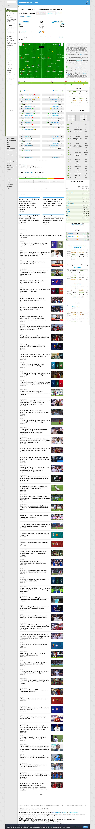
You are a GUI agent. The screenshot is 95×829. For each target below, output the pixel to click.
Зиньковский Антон (28, 113)
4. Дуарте (27, 61)
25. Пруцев (33, 50)
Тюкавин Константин (54, 120)
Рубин (8, 103)
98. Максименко (22, 71)
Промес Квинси (79, 60)
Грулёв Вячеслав (55, 147)
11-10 (87, 209)
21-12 (87, 192)
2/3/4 (84, 211)
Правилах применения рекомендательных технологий (65, 812)
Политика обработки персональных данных (76, 805)
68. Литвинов (21, 77)
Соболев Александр (29, 129)
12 (66, 213)
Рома (12, 129)
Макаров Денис (55, 117)
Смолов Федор (55, 124)
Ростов (12, 99)
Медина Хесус (28, 150)
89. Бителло (53, 63)
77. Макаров (54, 71)
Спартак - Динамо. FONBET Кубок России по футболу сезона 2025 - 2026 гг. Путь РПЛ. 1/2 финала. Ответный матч (53, 202)
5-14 (87, 222)
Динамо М (12, 91)
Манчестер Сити (12, 121)
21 (88, 190)
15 (88, 199)
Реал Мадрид (8, 129)
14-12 (87, 197)
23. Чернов (30, 71)
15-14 (87, 201)
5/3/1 (84, 192)
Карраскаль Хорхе (54, 115)
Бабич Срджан (28, 104)
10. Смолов (49, 58)
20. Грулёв (62, 77)
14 (88, 203)
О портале (33, 805)
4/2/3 (84, 203)
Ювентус (12, 133)
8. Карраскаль (49, 50)
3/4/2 (84, 207)
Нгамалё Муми (55, 110)
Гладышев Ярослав (54, 122)
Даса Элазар (55, 104)
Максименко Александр (29, 97)
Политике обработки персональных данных (53, 825)
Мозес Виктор (27, 124)
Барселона (8, 117)
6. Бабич (26, 54)
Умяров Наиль (27, 120)
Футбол (8, 9)
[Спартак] (20, 21)
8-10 (87, 205)
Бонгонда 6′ (23, 32)
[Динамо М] (62, 21)
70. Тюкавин (44, 58)
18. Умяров (22, 74)
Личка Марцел (55, 157)
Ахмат (12, 86)
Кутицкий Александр (54, 145)
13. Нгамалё (49, 66)
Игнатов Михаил (28, 147)
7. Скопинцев (61, 71)
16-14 (87, 199)
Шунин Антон (55, 94)
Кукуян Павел (26, 164)
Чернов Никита (28, 108)
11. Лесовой (47, 71)
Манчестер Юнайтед (15, 121)
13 (88, 207)
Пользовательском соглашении (71, 825)
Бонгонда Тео (74, 72)
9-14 (87, 219)
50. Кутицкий (57, 77)
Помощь (20, 805)
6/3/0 (84, 190)
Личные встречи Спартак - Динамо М (77, 246)
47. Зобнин (36, 71)
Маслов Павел (28, 138)
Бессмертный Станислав (53, 141)
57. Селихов (22, 58)
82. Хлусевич (27, 48)
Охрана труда (63, 805)
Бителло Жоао (55, 106)
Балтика (15, 86)
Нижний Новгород (70, 203)
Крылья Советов (12, 95)
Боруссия (12, 117)
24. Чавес (53, 52)
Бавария (15, 113)
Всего (79, 186)
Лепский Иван (55, 143)
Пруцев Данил (27, 117)
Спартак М (69, 197)
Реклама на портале (40, 805)
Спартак (12, 103)
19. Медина (32, 77)
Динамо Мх (8, 91)
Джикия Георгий (28, 141)
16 (88, 197)
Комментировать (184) (41, 189)
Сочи (68, 219)
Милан (8, 125)
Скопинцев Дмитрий (54, 127)
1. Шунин (62, 57)
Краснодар (8, 95)
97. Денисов (27, 67)
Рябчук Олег (27, 143)
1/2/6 (84, 222)
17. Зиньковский (29, 74)
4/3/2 (84, 199)
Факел (15, 103)
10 (66, 209)
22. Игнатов (27, 77)
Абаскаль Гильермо (29, 157)
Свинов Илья (27, 136)
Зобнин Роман (27, 127)
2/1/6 (84, 217)
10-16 (87, 215)
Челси (15, 129)
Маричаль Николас (54, 97)
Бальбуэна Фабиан (54, 101)
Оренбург (8, 99)
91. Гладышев (60, 74)
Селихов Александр (29, 94)
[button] (27, 13)
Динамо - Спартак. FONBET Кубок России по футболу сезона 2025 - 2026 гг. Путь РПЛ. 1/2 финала (29, 219)
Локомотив (15, 95)
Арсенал (8, 113)
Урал (68, 205)
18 (88, 192)
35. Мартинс (33, 57)
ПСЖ (15, 125)
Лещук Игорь (55, 138)
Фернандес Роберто (54, 99)
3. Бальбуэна (58, 60)
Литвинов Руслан (28, 145)
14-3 (87, 190)
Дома (83, 186)
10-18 (87, 213)
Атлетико (12, 113)
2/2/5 (84, 215)
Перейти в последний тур (78, 224)
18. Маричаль (58, 66)
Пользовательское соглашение (52, 805)
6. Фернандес (58, 54)
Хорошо (85, 826)
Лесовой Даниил (55, 113)
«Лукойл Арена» (29, 172)
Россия (28, 9)
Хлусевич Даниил (28, 101)
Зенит (15, 91)
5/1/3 (84, 197)
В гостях (86, 186)
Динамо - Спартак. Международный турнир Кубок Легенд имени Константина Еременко (53, 219)
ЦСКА (12, 107)
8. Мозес (32, 66)
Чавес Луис (56, 108)
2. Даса (57, 48)
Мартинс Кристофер (29, 115)
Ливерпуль (8, 121)
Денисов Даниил (28, 99)
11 (88, 209)
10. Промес (39, 49)
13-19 (87, 211)
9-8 (86, 203)
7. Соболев (39, 58)
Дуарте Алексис (28, 106)
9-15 (87, 217)
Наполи (12, 125)
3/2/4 (84, 209)
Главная (8, 5)
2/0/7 (84, 219)
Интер (15, 117)
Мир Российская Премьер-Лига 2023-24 (47, 9)
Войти (87, 3)
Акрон (8, 86)
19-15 (87, 207)
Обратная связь (26, 805)
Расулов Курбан (55, 136)
